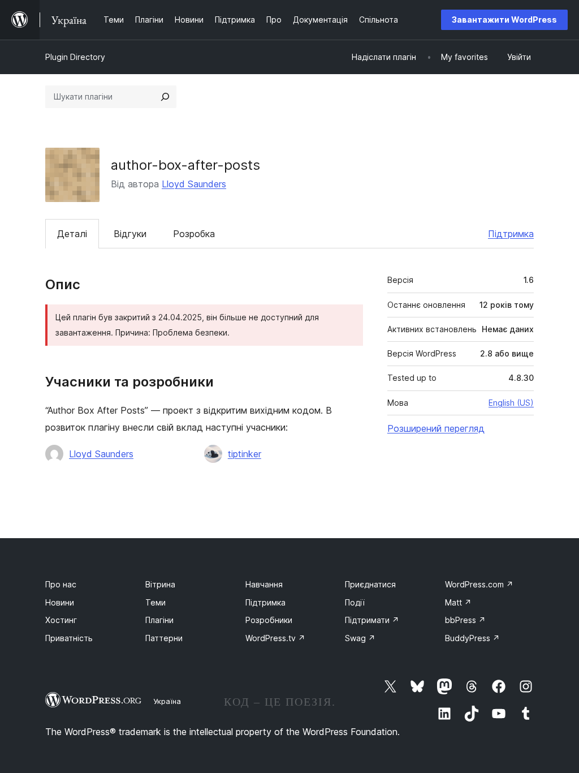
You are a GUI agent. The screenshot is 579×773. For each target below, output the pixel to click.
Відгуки (130, 233)
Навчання (264, 584)
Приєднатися (370, 584)
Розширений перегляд (436, 428)
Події (355, 602)
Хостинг (61, 620)
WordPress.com (479, 584)
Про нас (60, 584)
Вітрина (160, 584)
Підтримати (372, 620)
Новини (59, 602)
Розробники (268, 620)
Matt (458, 602)
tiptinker (244, 453)
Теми (155, 602)
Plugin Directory (75, 57)
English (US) (511, 402)
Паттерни (164, 638)
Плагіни (159, 620)
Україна (167, 701)
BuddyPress (472, 638)
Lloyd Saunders (194, 184)
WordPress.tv (275, 638)
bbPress (465, 620)
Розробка (194, 233)
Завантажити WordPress (504, 19)
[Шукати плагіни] (165, 96)
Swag (360, 638)
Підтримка (511, 233)
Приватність (69, 638)
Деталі (72, 233)
